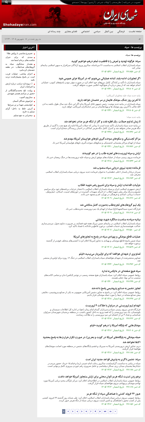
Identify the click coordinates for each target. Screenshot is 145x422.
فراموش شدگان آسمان (22, 101)
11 (110, 411)
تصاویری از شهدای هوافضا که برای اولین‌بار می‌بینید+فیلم (109, 254)
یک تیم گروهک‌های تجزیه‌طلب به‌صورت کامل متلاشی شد (110, 205)
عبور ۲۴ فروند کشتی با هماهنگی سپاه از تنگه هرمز (113, 394)
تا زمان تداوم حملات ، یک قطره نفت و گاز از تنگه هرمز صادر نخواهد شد (102, 121)
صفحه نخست (135, 31)
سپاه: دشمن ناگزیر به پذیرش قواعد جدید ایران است (113, 359)
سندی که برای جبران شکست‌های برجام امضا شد (20, 58)
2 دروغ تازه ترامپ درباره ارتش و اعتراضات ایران (20, 85)
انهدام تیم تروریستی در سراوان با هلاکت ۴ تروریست (112, 305)
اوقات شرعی (103, 2)
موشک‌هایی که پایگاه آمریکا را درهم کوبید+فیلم (115, 325)
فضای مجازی (71, 31)
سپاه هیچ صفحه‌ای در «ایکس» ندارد (121, 271)
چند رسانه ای (54, 31)
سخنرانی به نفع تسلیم (23, 115)
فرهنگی (121, 31)
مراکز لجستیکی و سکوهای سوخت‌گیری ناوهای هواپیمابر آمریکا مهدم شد (102, 139)
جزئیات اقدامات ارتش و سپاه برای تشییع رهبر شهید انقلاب (109, 185)
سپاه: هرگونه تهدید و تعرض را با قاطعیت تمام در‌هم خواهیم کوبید (105, 61)
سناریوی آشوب (25, 97)
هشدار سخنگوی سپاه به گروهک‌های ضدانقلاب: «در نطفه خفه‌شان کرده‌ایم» (20, 67)
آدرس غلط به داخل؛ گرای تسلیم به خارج (20, 110)
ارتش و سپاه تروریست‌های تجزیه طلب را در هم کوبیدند (111, 153)
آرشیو (92, 2)
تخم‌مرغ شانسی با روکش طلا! (19, 53)
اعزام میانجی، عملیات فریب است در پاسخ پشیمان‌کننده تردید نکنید (20, 77)
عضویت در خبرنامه (132, 2)
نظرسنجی (116, 2)
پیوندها (84, 2)
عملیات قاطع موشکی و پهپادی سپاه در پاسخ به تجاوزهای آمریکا (106, 236)
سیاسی (97, 31)
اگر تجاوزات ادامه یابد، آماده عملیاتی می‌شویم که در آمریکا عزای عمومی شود (99, 78)
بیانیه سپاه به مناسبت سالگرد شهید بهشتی (118, 219)
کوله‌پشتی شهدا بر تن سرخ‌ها (20, 105)
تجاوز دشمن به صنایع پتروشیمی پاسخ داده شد (116, 288)
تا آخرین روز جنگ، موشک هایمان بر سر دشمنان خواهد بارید (108, 100)
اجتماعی (85, 31)
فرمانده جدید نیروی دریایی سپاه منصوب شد (116, 168)
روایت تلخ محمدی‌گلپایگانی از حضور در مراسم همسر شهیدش (20, 92)
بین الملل (108, 31)
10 (105, 411)
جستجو (75, 2)
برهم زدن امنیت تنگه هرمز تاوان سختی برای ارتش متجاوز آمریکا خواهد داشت (99, 376)
